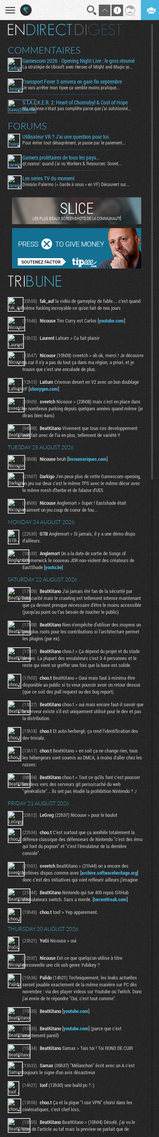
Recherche (92, 10)
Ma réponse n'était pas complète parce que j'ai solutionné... (76, 108)
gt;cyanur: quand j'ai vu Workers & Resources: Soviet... (72, 163)
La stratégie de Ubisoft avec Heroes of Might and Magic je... (77, 66)
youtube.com (111, 320)
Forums (27, 126)
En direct (40, 29)
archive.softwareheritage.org (109, 872)
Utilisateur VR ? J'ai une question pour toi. (66, 137)
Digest (98, 29)
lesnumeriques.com (87, 458)
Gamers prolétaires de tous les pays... (61, 158)
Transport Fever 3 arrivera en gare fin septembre (72, 82)
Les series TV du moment (48, 178)
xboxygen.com (44, 388)
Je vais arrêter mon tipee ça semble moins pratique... (71, 87)
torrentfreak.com (110, 899)
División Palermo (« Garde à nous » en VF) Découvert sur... (76, 184)
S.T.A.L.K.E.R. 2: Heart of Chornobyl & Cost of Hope (75, 102)
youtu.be (53, 567)
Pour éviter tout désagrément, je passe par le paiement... (74, 142)
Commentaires (44, 50)
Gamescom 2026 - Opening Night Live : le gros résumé (78, 61)
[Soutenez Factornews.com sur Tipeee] (76, 267)
